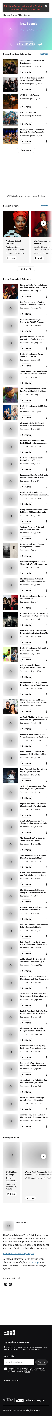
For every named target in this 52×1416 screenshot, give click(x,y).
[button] (26, 66)
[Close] (46, 6)
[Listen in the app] (40, 44)
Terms (27, 1372)
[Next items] (43, 223)
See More (37, 1349)
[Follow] (12, 44)
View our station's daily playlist (18, 1253)
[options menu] (46, 72)
